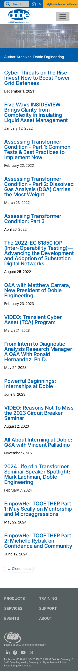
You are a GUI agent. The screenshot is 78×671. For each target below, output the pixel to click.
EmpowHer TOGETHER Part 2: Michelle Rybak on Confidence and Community (38, 540)
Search (9, 4)
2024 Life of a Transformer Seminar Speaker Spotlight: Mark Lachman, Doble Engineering (37, 474)
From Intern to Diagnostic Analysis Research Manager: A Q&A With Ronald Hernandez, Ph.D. (39, 351)
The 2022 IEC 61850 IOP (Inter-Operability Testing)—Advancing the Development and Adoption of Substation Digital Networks (39, 253)
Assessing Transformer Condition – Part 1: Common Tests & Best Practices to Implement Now (37, 149)
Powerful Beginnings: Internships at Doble (30, 383)
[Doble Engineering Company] (19, 16)
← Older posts (19, 568)
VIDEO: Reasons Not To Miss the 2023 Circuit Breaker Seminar (38, 413)
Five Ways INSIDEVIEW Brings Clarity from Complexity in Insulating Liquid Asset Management (36, 112)
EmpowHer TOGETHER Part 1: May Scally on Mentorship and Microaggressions (38, 508)
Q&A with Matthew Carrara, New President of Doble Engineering (37, 290)
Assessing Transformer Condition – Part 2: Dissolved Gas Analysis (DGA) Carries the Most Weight (39, 187)
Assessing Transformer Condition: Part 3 (32, 218)
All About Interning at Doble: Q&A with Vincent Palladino (38, 442)
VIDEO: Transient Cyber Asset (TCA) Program (33, 319)
